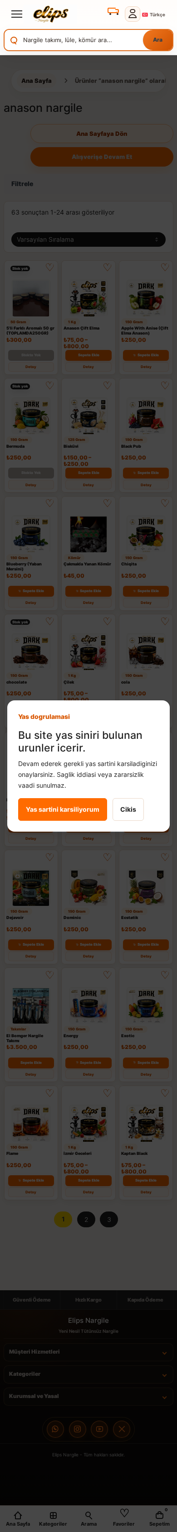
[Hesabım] (133, 14)
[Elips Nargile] (49, 14)
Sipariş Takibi (112, 10)
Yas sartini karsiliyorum (62, 809)
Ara (157, 39)
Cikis (128, 809)
